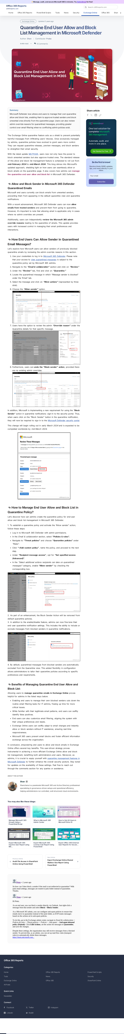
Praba (48, 38)
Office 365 (105, 13)
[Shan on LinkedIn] (27, 782)
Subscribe (101, 182)
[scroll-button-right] (121, 13)
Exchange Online (90, 13)
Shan (29, 38)
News (66, 13)
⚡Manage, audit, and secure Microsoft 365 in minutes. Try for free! (62, 2)
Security (76, 13)
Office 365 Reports (25, 13)
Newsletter (8, 996)
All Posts (7, 985)
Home (10, 13)
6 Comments (42, 43)
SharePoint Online (94, 980)
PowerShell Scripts (44, 13)
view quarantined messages (43, 259)
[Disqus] (44, 908)
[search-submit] (115, 7)
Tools (57, 13)
